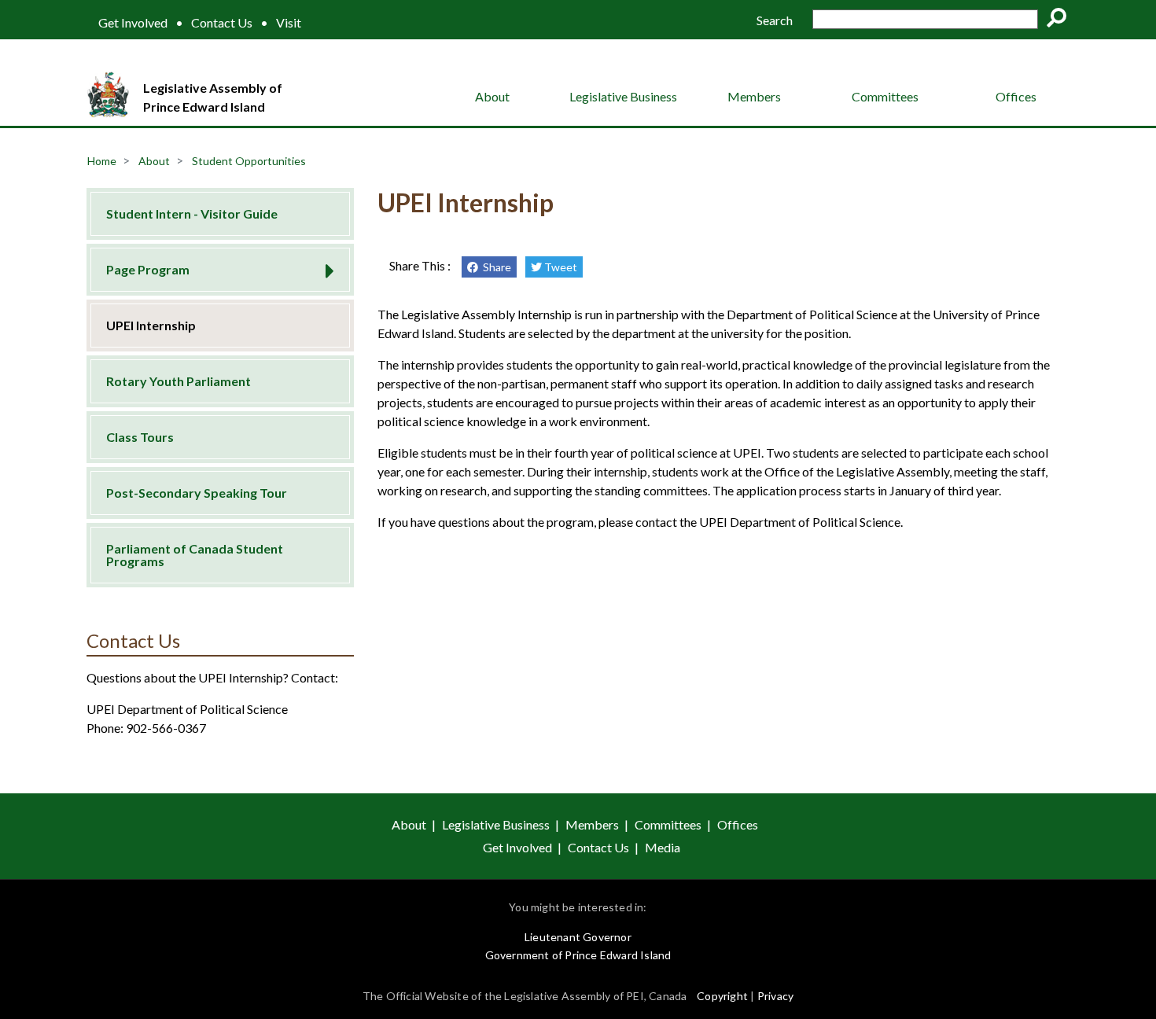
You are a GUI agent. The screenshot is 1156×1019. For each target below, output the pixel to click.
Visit (288, 23)
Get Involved (133, 23)
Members (754, 96)
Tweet (559, 267)
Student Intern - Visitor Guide (192, 213)
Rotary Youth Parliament (178, 380)
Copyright (722, 995)
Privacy (775, 995)
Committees (885, 96)
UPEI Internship (151, 325)
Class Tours (140, 436)
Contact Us (221, 23)
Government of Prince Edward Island (578, 955)
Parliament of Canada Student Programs (194, 554)
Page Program (148, 269)
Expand (324, 266)
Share (494, 267)
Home (101, 160)
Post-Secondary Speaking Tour (196, 492)
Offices (1016, 96)
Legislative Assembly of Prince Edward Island (212, 97)
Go (1061, 20)
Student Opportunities (249, 160)
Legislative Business (623, 96)
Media (662, 847)
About (492, 96)
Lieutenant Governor (578, 937)
